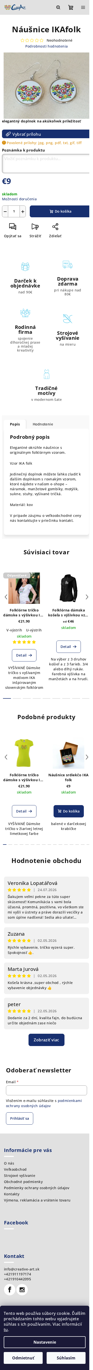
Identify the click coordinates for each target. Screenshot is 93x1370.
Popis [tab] (15, 424)
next (87, 597)
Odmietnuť (23, 1358)
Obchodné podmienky (23, 1181)
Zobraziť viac (46, 1040)
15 (88, 844)
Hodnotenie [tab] (43, 424)
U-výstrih (34, 630)
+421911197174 (17, 1274)
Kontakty (11, 1194)
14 (82, 844)
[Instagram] (22, 1289)
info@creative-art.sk (21, 1269)
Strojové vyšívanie (19, 1175)
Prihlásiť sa (19, 1118)
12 (71, 844)
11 (66, 844)
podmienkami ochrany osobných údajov (44, 1103)
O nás (9, 1163)
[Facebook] (9, 1289)
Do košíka (63, 211)
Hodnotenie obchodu (46, 860)
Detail (21, 655)
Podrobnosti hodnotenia (46, 46)
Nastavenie (44, 1342)
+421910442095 (17, 1279)
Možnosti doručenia (19, 199)
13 (77, 844)
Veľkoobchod (15, 1169)
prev (6, 597)
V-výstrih (14, 630)
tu (6, 1329)
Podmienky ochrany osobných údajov (36, 1187)
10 (60, 844)
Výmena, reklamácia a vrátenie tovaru (37, 1200)
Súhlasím (66, 1358)
